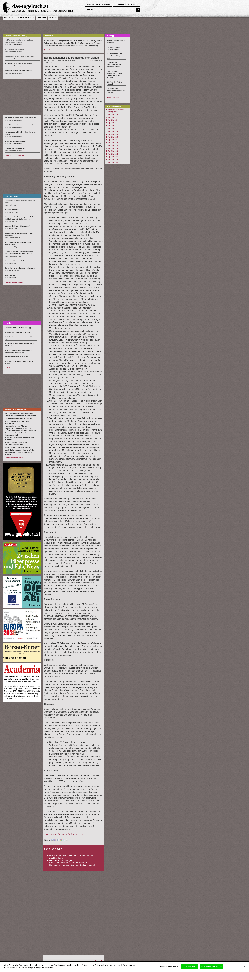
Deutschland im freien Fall (14, 261)
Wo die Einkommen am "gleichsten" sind (19, 450)
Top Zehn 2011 (113, 157)
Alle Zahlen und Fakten (15, 457)
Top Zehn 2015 (113, 145)
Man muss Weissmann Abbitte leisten (18, 71)
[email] (52, 840)
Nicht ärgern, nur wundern (61, 860)
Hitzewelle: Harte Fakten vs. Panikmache (20, 268)
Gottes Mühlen (10, 275)
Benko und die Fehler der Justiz (16, 141)
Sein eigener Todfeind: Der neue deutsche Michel (72, 865)
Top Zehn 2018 (113, 137)
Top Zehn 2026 (113, 114)
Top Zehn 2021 (113, 128)
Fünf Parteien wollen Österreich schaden (68, 863)
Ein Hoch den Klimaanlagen (15, 148)
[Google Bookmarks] (61, 840)
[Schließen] (245, 967)
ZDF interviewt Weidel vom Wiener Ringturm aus (115, 56)
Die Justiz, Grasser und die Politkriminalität (20, 118)
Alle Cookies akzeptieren (211, 966)
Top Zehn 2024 (113, 120)
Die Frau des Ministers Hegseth (16, 357)
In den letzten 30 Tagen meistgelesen (116, 111)
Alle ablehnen (189, 966)
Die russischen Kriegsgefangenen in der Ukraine (116, 91)
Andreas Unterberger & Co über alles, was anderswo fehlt (42, 10)
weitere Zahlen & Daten (15, 409)
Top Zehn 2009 (113, 162)
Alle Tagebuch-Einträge (15, 155)
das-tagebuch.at (30, 6)
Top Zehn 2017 (113, 140)
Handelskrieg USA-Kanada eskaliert (18, 332)
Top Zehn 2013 (113, 151)
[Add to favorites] (55, 840)
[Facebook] (58, 840)
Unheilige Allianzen (12, 210)
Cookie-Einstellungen (169, 966)
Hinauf (97, 961)
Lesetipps (41, 18)
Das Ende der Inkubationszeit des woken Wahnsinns (114, 65)
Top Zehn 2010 (113, 160)
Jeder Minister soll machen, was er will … (20, 125)
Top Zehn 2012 (113, 154)
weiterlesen (48, 50)
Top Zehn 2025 (113, 117)
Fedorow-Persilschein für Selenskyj (18, 328)
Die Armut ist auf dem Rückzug (16, 426)
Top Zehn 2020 (113, 131)
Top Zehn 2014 (113, 148)
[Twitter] (64, 840)
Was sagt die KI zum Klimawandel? (17, 226)
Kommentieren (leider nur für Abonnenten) (63, 834)
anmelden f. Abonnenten (98, 4)
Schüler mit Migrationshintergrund (17, 447)
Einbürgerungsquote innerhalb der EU (18, 418)
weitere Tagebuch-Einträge (16, 36)
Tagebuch (8, 18)
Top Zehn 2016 (113, 143)
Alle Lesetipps (11, 368)
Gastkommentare (25, 18)
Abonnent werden (126, 4)
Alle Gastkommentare (14, 282)
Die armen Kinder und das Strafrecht (18, 63)
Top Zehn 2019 (113, 134)
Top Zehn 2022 (113, 126)
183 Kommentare (97, 60)
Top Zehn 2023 (113, 123)
